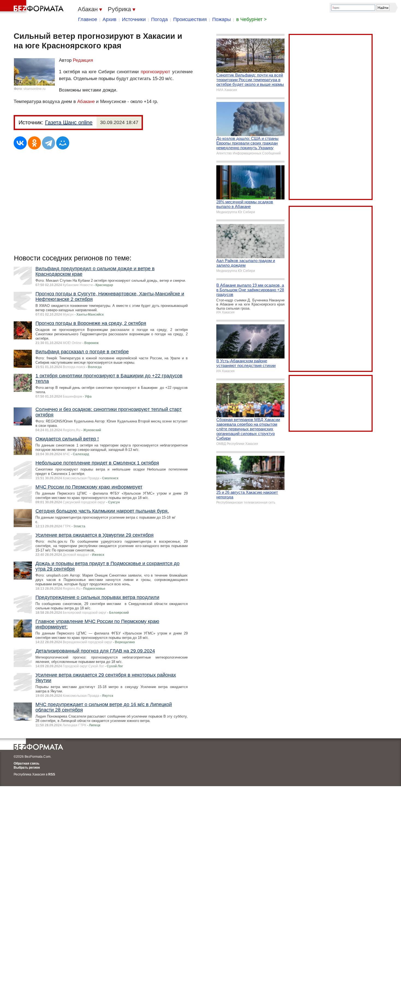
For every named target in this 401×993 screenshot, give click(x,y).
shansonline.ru (34, 89)
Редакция (83, 60)
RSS (51, 774)
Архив (109, 19)
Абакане (86, 101)
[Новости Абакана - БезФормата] (32, 7)
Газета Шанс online (68, 122)
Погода (159, 19)
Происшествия (190, 19)
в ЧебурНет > (251, 19)
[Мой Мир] (62, 142)
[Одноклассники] (34, 142)
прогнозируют (155, 71)
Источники (134, 19)
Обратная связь (26, 763)
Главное (87, 19)
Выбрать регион (27, 767)
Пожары (221, 19)
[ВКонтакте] (20, 142)
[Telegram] (48, 142)
